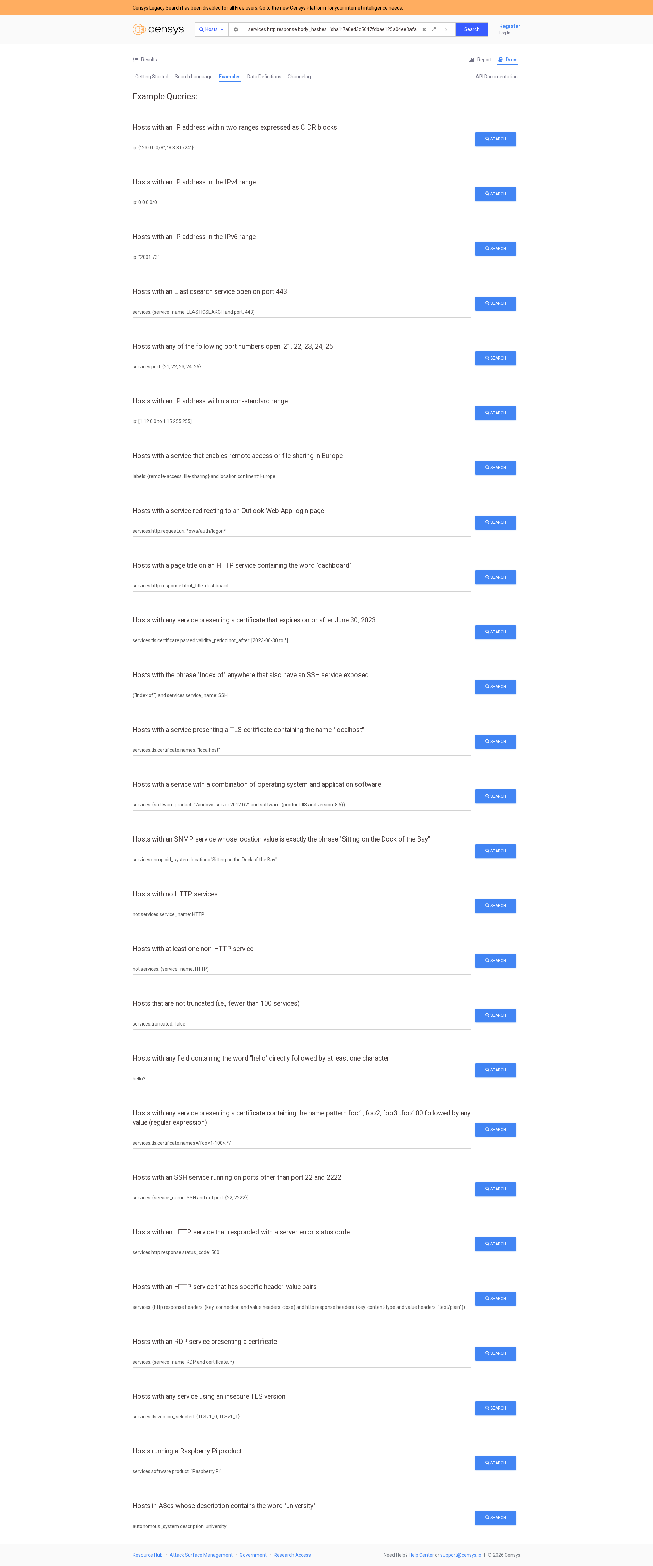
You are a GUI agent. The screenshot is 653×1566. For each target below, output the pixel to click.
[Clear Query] (424, 29)
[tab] (145, 59)
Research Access (292, 1555)
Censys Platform (308, 8)
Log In (504, 33)
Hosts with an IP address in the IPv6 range (194, 237)
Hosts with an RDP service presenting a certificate (205, 1342)
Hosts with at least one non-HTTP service (193, 949)
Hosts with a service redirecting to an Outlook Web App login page (228, 511)
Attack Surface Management (201, 1555)
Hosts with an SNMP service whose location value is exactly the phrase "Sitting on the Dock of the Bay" (281, 839)
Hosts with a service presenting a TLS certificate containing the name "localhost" (248, 730)
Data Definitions (264, 76)
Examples (230, 76)
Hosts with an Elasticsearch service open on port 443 (210, 292)
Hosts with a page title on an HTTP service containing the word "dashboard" (242, 565)
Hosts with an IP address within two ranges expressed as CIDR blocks (235, 127)
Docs (511, 59)
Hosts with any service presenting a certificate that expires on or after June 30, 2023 (254, 620)
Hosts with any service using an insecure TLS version (209, 1396)
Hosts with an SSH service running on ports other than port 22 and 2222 (237, 1177)
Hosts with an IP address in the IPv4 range (194, 182)
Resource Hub (148, 1555)
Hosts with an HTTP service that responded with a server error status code (241, 1232)
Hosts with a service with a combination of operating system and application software (257, 784)
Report (484, 59)
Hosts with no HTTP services (175, 894)
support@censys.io (460, 1555)
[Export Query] (448, 29)
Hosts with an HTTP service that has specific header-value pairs (225, 1287)
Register (509, 26)
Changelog (299, 76)
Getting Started (151, 76)
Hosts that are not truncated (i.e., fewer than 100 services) (216, 1003)
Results (148, 59)
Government (253, 1555)
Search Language (194, 76)
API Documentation (497, 76)
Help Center (421, 1555)
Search (497, 139)
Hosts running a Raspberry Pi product (187, 1451)
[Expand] (433, 29)
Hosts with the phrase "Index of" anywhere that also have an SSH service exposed (251, 675)
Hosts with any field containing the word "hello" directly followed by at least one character (261, 1058)
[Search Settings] (236, 29)
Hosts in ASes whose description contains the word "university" (224, 1506)
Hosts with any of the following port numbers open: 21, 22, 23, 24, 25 (233, 346)
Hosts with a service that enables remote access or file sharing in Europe (238, 456)
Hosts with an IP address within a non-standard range (210, 401)
